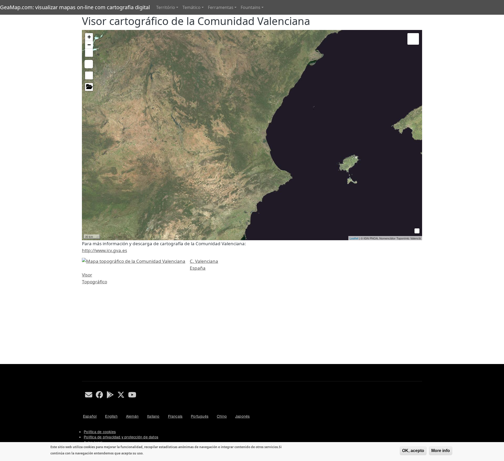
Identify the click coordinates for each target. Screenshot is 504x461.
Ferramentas (220, 7)
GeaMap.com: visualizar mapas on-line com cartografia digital (75, 7)
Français (175, 416)
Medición (89, 64)
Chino (222, 416)
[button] (89, 53)
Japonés (242, 416)
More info (440, 450)
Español (90, 416)
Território (165, 7)
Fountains (250, 7)
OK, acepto (413, 450)
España (198, 268)
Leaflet (354, 238)
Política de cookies (100, 431)
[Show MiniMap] (416, 230)
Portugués (199, 416)
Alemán (132, 416)
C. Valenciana (204, 261)
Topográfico (94, 282)
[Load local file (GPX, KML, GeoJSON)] (89, 87)
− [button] (89, 45)
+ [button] (89, 37)
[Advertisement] (239, 327)
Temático (191, 7)
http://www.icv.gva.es (104, 250)
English (111, 416)
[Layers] (413, 39)
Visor (87, 275)
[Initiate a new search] (89, 75)
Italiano (153, 416)
